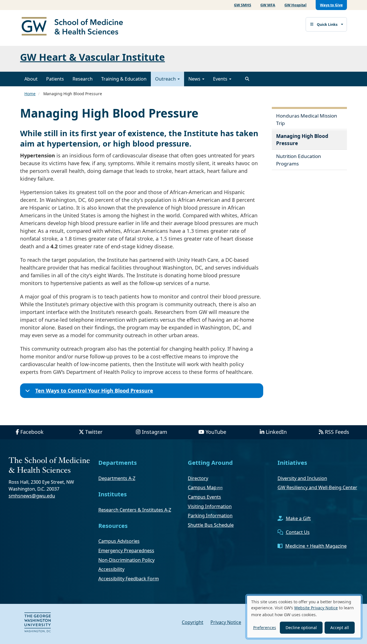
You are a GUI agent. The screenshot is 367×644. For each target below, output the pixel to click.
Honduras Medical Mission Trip (306, 119)
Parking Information (210, 515)
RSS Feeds (337, 431)
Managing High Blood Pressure (302, 140)
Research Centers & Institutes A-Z (134, 510)
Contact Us (298, 532)
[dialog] (304, 616)
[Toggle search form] (247, 79)
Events (221, 79)
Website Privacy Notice (316, 607)
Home (30, 93)
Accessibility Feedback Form (128, 578)
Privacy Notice (225, 622)
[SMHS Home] (74, 27)
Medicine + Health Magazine (316, 546)
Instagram (154, 431)
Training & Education (124, 79)
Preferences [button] (264, 627)
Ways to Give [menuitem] (331, 5)
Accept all (339, 627)
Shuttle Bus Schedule (211, 525)
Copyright (192, 622)
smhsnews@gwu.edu (32, 496)
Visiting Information (210, 506)
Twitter (93, 431)
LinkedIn (276, 431)
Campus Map (202, 487)
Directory (198, 478)
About (31, 79)
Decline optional (301, 627)
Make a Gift (298, 518)
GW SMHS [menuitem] (242, 5)
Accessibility (111, 569)
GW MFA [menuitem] (267, 5)
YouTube (216, 431)
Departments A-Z (116, 478)
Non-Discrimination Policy (126, 560)
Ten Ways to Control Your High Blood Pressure (94, 390)
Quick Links (327, 24)
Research (83, 79)
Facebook (32, 431)
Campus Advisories (119, 541)
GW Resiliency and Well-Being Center (317, 487)
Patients (55, 79)
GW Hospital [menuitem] (295, 5)
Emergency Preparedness (126, 550)
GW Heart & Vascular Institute (92, 57)
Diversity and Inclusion (302, 478)
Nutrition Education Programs (298, 160)
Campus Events (204, 497)
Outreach (166, 79)
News (195, 79)
